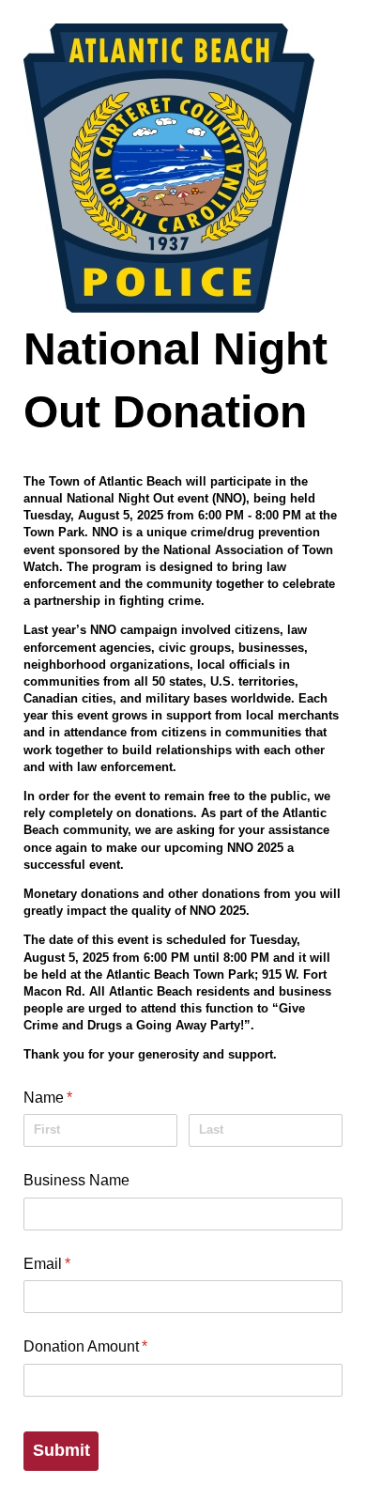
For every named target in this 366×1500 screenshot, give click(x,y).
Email (75, 1264)
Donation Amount (113, 1346)
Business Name (76, 1180)
